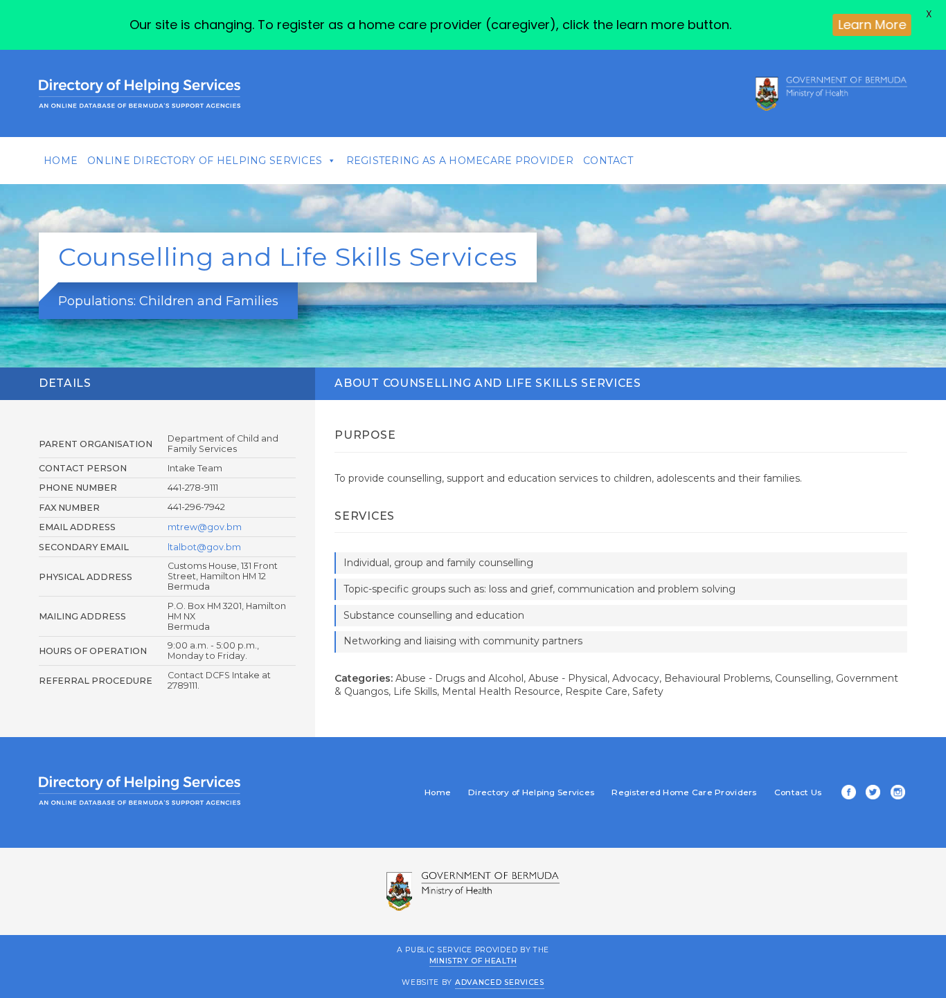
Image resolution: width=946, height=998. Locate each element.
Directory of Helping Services (531, 792)
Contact (608, 160)
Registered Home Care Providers (684, 792)
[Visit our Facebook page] (846, 794)
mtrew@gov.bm (205, 527)
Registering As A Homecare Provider (460, 160)
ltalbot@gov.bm (204, 547)
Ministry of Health (473, 960)
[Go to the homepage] (139, 93)
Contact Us (798, 792)
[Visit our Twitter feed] (870, 794)
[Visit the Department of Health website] (831, 93)
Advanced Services (499, 982)
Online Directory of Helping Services (204, 160)
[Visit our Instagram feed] (895, 794)
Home (61, 160)
